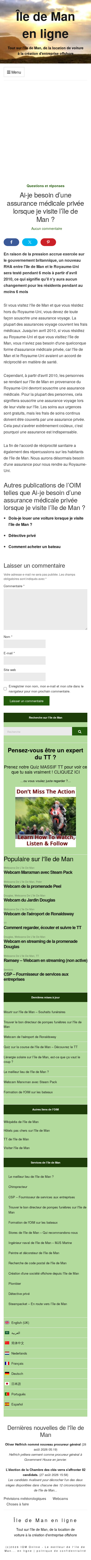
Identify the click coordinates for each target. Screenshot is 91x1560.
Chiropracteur (17, 1186)
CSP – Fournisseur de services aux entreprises (36, 976)
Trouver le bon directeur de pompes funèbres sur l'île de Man (43, 1024)
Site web (10, 669)
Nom (8, 636)
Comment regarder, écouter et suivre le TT (42, 927)
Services (8, 969)
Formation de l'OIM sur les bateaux (28, 1092)
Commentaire (14, 586)
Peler (39, 881)
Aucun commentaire (46, 228)
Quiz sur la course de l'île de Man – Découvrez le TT (41, 1047)
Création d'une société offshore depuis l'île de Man (43, 1273)
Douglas (8, 895)
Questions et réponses (46, 185)
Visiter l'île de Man (17, 1147)
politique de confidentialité (61, 1551)
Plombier (14, 1283)
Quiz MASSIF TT (46, 766)
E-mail (9, 653)
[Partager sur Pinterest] (48, 242)
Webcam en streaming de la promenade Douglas (40, 943)
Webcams (60, 1498)
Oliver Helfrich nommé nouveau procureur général (43, 1444)
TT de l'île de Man (16, 1139)
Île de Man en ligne (45, 24)
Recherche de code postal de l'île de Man (37, 1263)
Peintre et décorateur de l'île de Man (33, 1252)
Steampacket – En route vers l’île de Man (37, 1303)
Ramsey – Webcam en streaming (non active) (45, 960)
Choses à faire (18, 1504)
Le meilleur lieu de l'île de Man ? (26, 1071)
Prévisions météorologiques (25, 1498)
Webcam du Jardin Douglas (29, 900)
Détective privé (22, 535)
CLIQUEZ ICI (67, 772)
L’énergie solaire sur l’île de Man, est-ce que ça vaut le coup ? (42, 1059)
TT (5, 923)
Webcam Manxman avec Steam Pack (38, 872)
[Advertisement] (45, 128)
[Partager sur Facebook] (11, 242)
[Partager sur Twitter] (30, 242)
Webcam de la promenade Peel (32, 886)
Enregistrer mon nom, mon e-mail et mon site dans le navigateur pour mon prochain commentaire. (46, 688)
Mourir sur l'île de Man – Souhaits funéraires (35, 1011)
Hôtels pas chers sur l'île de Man (27, 1130)
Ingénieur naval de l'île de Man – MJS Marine (40, 1242)
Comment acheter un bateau (34, 546)
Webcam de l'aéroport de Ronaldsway (39, 914)
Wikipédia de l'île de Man (21, 1121)
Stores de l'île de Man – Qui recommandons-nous (43, 1232)
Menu (15, 72)
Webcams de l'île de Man (19, 867)
